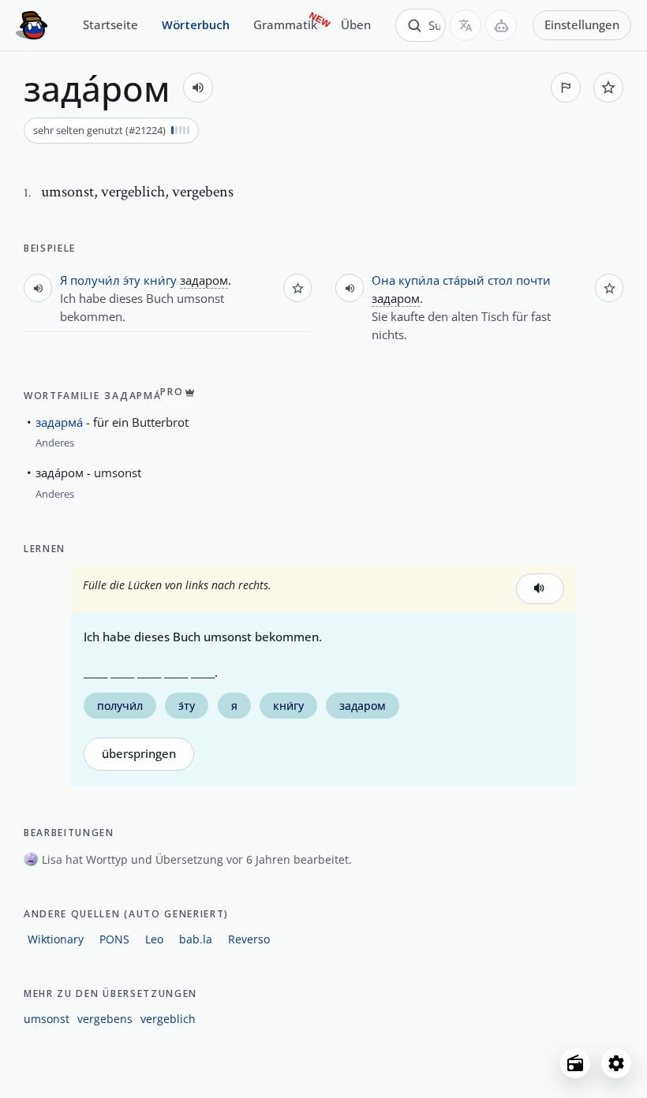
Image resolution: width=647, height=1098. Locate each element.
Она (383, 280)
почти (533, 280)
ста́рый (463, 280)
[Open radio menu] (575, 1063)
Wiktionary (56, 939)
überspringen (139, 753)
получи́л (95, 280)
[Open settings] (616, 1063)
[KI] (501, 25)
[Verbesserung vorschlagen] (566, 88)
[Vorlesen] (198, 88)
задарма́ (59, 422)
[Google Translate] (465, 25)
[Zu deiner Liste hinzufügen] (608, 88)
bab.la (195, 939)
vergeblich (168, 1018)
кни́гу (160, 280)
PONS (114, 939)
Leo (154, 939)
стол (500, 280)
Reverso (249, 939)
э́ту (131, 280)
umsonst (46, 1018)
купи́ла (418, 280)
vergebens (105, 1018)
